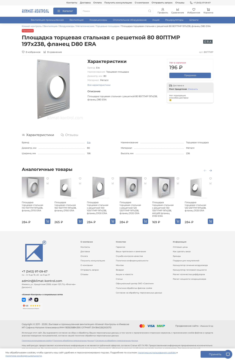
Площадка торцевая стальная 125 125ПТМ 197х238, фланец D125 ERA (195, 206)
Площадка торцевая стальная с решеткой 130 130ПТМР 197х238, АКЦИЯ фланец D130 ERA (163, 209)
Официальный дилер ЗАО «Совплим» (135, 283)
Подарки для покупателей (186, 260)
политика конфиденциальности (23, 356)
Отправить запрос (162, 2)
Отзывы (179, 2)
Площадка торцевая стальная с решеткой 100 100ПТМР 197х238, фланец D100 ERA (97, 208)
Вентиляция (76, 20)
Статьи (119, 279)
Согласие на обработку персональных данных (139, 293)
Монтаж (120, 265)
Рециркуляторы (174, 20)
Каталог (68, 11)
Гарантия (120, 247)
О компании (142, 2)
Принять (215, 354)
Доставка (85, 2)
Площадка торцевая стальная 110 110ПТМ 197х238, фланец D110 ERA (32, 206)
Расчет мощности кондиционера (189, 279)
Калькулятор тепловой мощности (190, 270)
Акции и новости (124, 274)
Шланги (193, 20)
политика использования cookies (157, 352)
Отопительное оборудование (130, 20)
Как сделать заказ (182, 251)
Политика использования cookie (37, 341)
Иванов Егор (206, 326)
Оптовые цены (180, 247)
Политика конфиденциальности (132, 260)
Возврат (120, 270)
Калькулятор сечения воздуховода (190, 265)
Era (88, 142)
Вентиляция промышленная (47, 20)
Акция (156, 20)
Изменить (193, 89)
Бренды (177, 256)
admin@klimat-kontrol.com (42, 281)
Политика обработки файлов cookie (134, 288)
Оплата (97, 2)
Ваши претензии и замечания (131, 251)
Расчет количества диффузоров (189, 274)
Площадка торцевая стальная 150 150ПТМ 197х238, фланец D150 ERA (65, 206)
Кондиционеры (98, 20)
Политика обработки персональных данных (73, 341)
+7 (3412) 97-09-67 (202, 2)
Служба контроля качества (129, 256)
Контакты (71, 2)
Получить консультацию (118, 2)
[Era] (207, 41)
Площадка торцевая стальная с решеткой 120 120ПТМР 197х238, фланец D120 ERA (130, 208)
